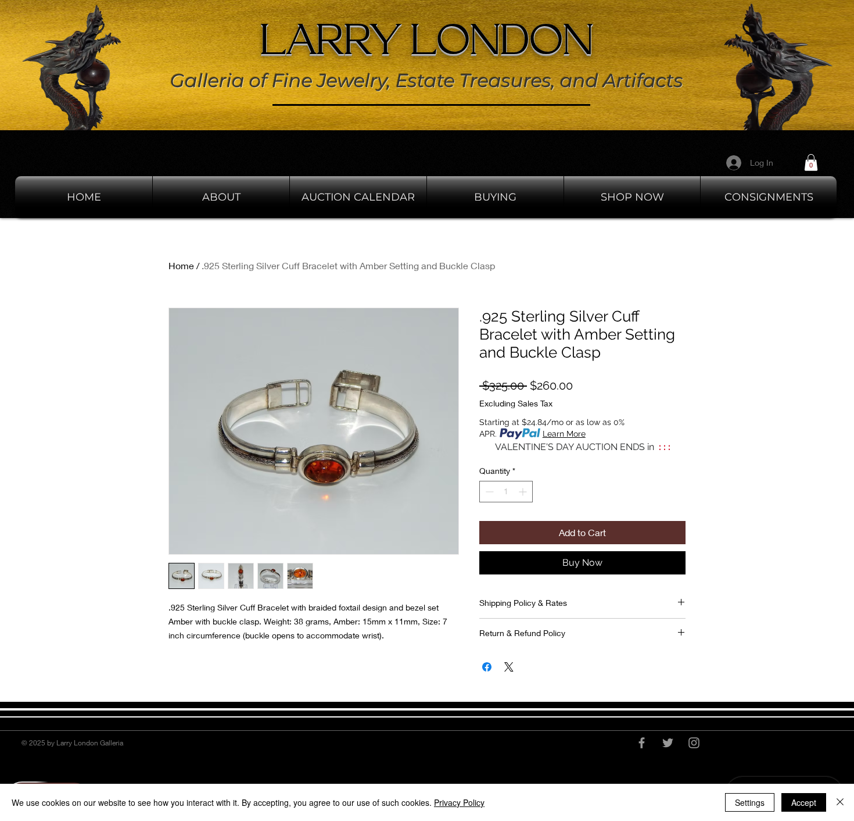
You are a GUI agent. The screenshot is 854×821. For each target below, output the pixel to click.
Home (181, 265)
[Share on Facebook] (487, 667)
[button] (811, 162)
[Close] (840, 802)
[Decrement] (488, 491)
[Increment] (523, 491)
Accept (803, 802)
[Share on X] (509, 667)
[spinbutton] (506, 491)
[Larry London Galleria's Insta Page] (694, 743)
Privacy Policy (459, 802)
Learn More (564, 433)
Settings (750, 802)
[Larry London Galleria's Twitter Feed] (668, 743)
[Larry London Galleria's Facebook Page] (641, 743)
